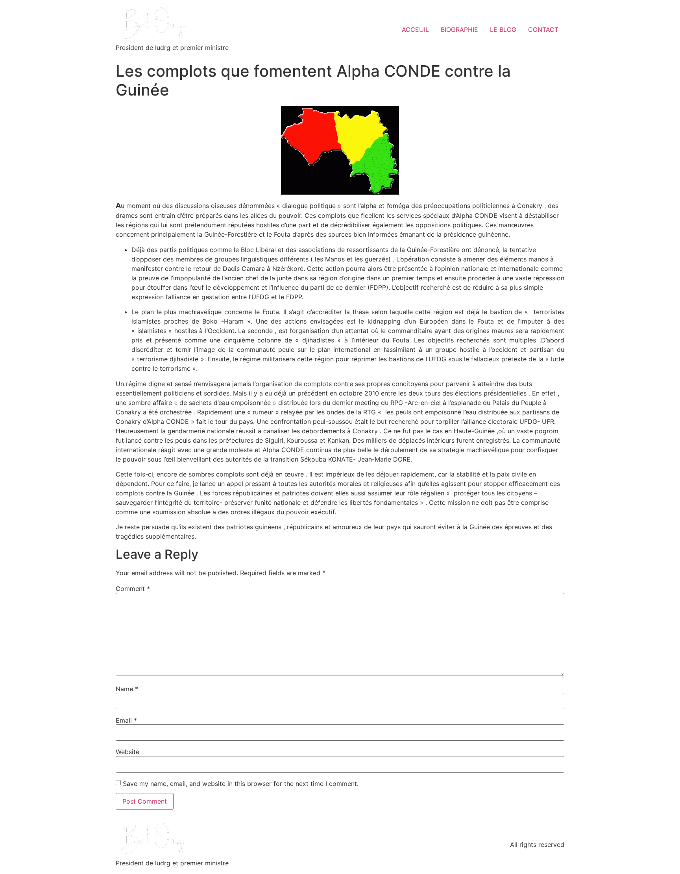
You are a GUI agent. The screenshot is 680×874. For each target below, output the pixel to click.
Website (127, 752)
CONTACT (543, 29)
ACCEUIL (415, 29)
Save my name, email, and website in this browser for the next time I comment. (240, 783)
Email (126, 720)
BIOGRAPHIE (459, 29)
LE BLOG (503, 29)
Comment (133, 588)
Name (127, 689)
